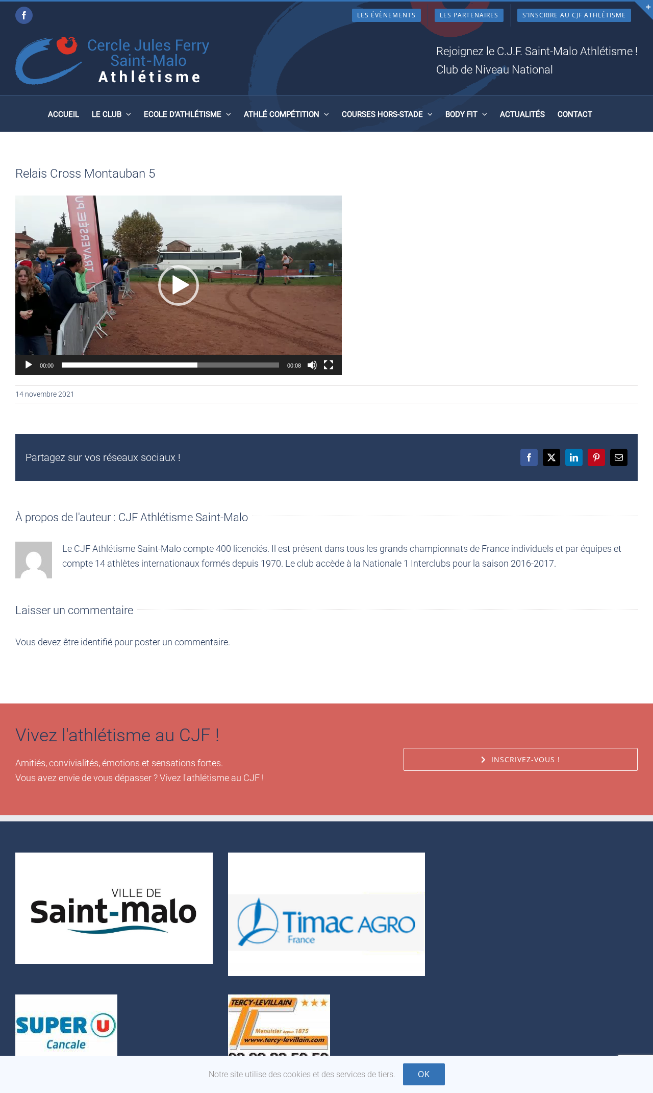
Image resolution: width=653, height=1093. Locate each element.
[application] (178, 285)
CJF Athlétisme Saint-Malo (183, 517)
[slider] (170, 365)
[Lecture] (28, 365)
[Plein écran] (328, 365)
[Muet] (312, 365)
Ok (424, 1074)
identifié (96, 642)
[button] (178, 285)
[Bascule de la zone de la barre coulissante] (644, 11)
